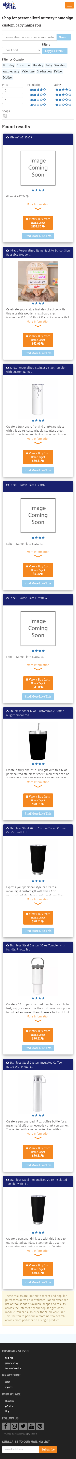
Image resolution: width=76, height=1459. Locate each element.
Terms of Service (13, 1368)
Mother (8, 77)
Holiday (38, 65)
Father (58, 71)
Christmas (24, 65)
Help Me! (9, 1358)
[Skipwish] (9, 4)
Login (7, 1382)
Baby (48, 65)
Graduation (44, 71)
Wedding (60, 65)
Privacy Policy (11, 1363)
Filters (46, 44)
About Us (9, 1401)
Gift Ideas (9, 1406)
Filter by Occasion (13, 59)
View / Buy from (39, 222)
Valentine (28, 71)
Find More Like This (38, 236)
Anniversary (11, 71)
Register (9, 1387)
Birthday (8, 65)
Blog (7, 1411)
